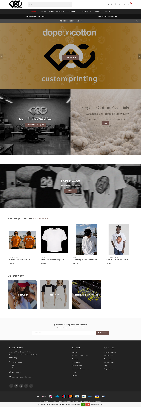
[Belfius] (44, 396)
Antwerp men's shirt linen (85, 260)
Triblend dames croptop (52, 260)
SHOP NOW (70, 191)
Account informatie (110, 352)
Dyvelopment (97, 401)
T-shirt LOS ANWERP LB (19, 260)
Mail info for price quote (35, 125)
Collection (42, 12)
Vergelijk (106, 366)
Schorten (43, 281)
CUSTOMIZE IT (70, 58)
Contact (107, 12)
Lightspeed (74, 401)
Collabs (97, 12)
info (105, 123)
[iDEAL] (50, 396)
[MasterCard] (70, 396)
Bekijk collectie (40, 219)
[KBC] (57, 396)
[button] (1, 56)
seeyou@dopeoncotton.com (21, 377)
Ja (83, 404)
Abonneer (103, 333)
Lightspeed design (84, 401)
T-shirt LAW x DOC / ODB (117, 260)
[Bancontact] (77, 396)
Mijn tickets (107, 359)
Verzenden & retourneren (81, 369)
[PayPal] (83, 396)
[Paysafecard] (90, 396)
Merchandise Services (79, 281)
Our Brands (71, 12)
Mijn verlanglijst (109, 362)
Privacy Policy (76, 362)
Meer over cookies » (97, 404)
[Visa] (97, 396)
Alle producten (108, 369)
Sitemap (75, 376)
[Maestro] (64, 396)
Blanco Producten (55, 12)
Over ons (75, 352)
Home (33, 12)
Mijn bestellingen (109, 355)
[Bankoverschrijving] (37, 396)
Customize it (85, 12)
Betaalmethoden (77, 366)
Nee (88, 404)
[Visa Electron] (103, 396)
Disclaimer (75, 359)
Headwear (11, 281)
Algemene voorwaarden (80, 355)
